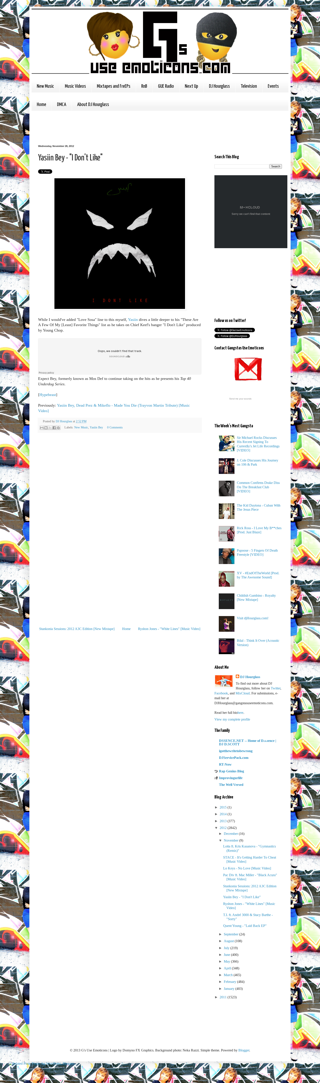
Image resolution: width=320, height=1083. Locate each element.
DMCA (61, 104)
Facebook (221, 693)
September (231, 934)
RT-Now (225, 764)
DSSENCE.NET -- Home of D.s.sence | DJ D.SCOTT (247, 742)
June (227, 955)
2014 (223, 814)
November (231, 840)
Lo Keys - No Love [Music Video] (247, 868)
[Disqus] (119, 497)
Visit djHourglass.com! (252, 618)
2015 (223, 807)
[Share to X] (50, 428)
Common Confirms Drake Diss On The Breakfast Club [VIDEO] (258, 487)
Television (249, 86)
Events (273, 86)
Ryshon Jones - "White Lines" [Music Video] (169, 629)
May (227, 961)
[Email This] (42, 428)
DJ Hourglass (219, 86)
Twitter (275, 688)
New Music (45, 86)
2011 (223, 997)
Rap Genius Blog (231, 771)
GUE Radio (166, 86)
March (229, 975)
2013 (223, 821)
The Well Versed (231, 785)
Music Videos (75, 86)
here (240, 712)
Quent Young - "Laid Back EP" (245, 926)
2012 (223, 828)
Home (41, 104)
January (229, 988)
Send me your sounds (240, 398)
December (231, 833)
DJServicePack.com (233, 758)
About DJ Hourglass (93, 104)
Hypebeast (47, 394)
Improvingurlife (231, 778)
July (227, 948)
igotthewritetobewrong (236, 751)
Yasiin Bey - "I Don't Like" (242, 897)
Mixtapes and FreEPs (113, 86)
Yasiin (133, 319)
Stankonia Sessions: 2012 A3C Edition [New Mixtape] (77, 629)
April (228, 968)
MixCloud (243, 693)
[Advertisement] (117, 127)
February (230, 982)
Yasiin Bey (96, 427)
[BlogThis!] (46, 428)
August (229, 941)
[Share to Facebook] (54, 428)
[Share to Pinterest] (58, 428)
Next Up (191, 86)
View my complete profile (232, 719)
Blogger (243, 1050)
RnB (144, 86)
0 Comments (115, 427)
